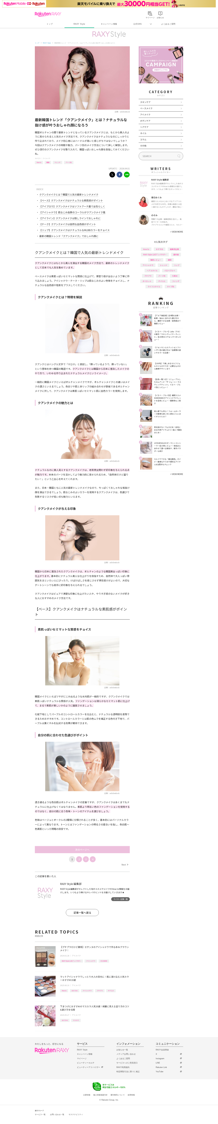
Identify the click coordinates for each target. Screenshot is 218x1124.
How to (39, 162)
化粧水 (175, 276)
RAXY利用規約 (122, 1067)
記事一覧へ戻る (82, 912)
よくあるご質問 (168, 24)
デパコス (111, 990)
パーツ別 (69, 162)
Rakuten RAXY (48, 14)
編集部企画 (174, 249)
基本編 (176, 254)
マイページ (82, 1058)
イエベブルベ (169, 270)
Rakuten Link (161, 1067)
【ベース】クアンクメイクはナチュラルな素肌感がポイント (71, 200)
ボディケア (145, 120)
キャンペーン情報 (109, 24)
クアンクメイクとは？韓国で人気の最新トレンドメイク (68, 194)
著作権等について (117, 1095)
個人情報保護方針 (100, 1095)
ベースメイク (146, 108)
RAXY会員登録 (162, 1050)
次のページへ (82, 849)
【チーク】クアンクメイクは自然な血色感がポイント (67, 224)
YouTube (159, 1071)
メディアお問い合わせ (126, 1054)
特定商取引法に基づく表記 (128, 1071)
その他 (143, 145)
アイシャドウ (90, 961)
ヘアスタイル (152, 270)
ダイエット (147, 281)
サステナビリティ (76, 1114)
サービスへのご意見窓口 (127, 1063)
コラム (143, 139)
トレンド (58, 162)
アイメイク (46, 158)
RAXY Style (79, 24)
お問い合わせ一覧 (57, 1114)
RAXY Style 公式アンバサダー (71, 961)
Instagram (160, 1058)
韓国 (47, 162)
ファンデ (175, 281)
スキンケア (145, 102)
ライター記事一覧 (120, 899)
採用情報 (131, 1095)
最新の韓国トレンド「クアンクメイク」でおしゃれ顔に (68, 236)
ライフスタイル (154, 286)
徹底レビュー (155, 260)
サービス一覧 (40, 1114)
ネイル (143, 133)
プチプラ (100, 990)
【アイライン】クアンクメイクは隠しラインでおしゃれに (70, 218)
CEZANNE (103, 961)
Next (124, 864)
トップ (50, 24)
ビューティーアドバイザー (88, 1067)
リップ (176, 265)
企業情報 (86, 1095)
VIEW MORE (176, 231)
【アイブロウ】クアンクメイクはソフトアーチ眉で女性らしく (72, 206)
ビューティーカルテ (85, 1063)
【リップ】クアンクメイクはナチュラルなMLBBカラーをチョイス (74, 230)
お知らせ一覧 (122, 1050)
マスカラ (76, 1020)
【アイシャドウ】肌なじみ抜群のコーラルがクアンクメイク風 (72, 212)
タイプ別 (170, 286)
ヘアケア (144, 126)
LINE (158, 1063)
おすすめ (75, 990)
